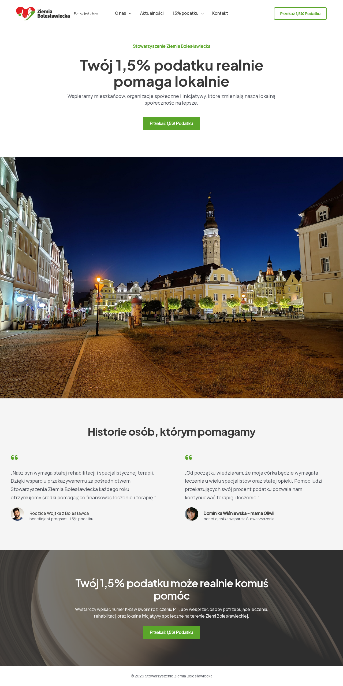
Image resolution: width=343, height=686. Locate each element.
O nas (120, 13)
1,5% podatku (185, 13)
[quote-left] (14, 457)
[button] (129, 13)
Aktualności (152, 13)
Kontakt (220, 13)
